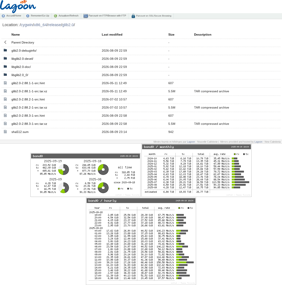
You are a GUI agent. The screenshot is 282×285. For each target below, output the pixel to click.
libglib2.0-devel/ (22, 58)
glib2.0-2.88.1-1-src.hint (28, 83)
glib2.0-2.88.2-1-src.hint (28, 99)
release (54, 24)
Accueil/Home (13, 15)
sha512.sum (20, 132)
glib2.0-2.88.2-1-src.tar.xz (29, 107)
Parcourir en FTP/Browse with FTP (107, 15)
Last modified (112, 34)
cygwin (27, 24)
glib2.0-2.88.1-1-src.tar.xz (29, 91)
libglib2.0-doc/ (21, 67)
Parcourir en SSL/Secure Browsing (153, 16)
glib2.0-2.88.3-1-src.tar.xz (29, 123)
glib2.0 (68, 24)
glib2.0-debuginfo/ (24, 50)
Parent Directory (22, 42)
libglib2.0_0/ (19, 75)
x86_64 (40, 24)
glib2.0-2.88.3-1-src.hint (28, 115)
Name (15, 34)
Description (203, 34)
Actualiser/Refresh (68, 15)
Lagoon (191, 141)
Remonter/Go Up (40, 15)
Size (171, 34)
